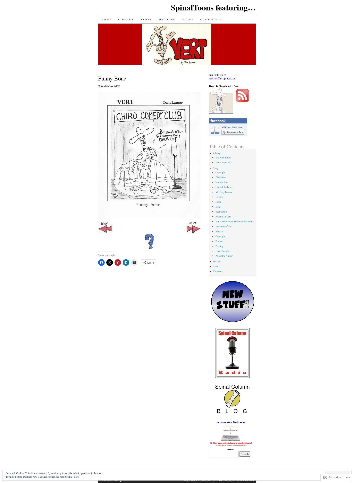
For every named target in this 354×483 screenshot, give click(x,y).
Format (219, 241)
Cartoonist (212, 19)
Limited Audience (224, 187)
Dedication (221, 177)
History (219, 196)
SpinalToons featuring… (213, 7)
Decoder (167, 19)
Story (146, 19)
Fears (218, 201)
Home (106, 19)
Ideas (218, 206)
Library (126, 19)
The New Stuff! (223, 157)
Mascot (219, 231)
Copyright (220, 172)
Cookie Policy (72, 476)
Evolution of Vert (224, 226)
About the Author (224, 255)
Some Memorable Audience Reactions (234, 221)
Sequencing (221, 211)
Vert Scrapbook (223, 162)
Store (188, 19)
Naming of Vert (223, 216)
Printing (219, 246)
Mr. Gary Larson (224, 191)
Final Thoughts (223, 250)
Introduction (221, 182)
